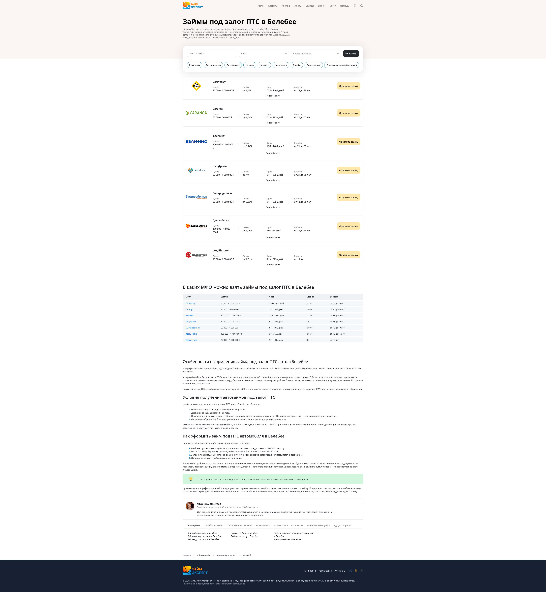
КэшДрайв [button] (191, 321)
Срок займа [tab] (297, 525)
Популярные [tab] (193, 525)
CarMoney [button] (190, 303)
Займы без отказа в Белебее (202, 532)
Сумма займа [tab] (281, 525)
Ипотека (286, 5)
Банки (333, 5)
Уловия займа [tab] (263, 525)
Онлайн (297, 65)
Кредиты (272, 5)
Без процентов (213, 65)
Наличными (281, 65)
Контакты (340, 570)
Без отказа (194, 65)
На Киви (250, 65)
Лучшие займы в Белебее (287, 539)
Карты (261, 5)
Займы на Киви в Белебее (244, 532)
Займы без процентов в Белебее (204, 536)
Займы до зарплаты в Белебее (203, 539)
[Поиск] (361, 5)
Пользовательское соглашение (229, 583)
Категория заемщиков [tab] (318, 525)
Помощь (344, 5)
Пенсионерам (313, 65)
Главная (187, 555)
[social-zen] (361, 570)
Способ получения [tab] (213, 525)
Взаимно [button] (190, 315)
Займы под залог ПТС (226, 555)
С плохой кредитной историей (342, 65)
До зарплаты (233, 65)
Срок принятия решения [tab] (239, 525)
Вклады (310, 5)
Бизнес (321, 5)
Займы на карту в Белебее (244, 536)
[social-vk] (350, 570)
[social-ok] (356, 570)
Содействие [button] (191, 340)
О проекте (310, 570)
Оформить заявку (348, 86)
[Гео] (354, 5)
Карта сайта (325, 570)
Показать (351, 53)
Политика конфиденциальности (198, 583)
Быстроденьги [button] (193, 327)
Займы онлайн (203, 555)
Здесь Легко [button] (191, 333)
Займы (298, 5)
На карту (264, 65)
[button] (273, 95)
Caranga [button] (190, 309)
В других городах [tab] (342, 525)
